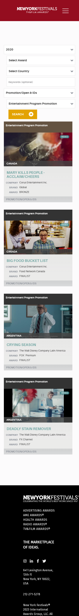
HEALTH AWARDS (35, 520)
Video (64, 136)
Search (18, 114)
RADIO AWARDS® (35, 524)
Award (13, 192)
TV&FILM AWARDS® (36, 529)
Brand (13, 187)
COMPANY (12, 182)
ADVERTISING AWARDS (39, 510)
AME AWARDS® (33, 515)
